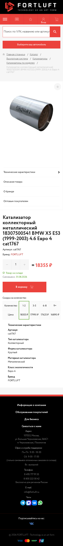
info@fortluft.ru (31, 492)
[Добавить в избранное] (57, 86)
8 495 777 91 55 (31, 474)
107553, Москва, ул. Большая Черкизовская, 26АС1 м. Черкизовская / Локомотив (31, 439)
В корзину (21, 287)
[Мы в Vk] (31, 523)
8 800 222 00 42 (32, 479)
